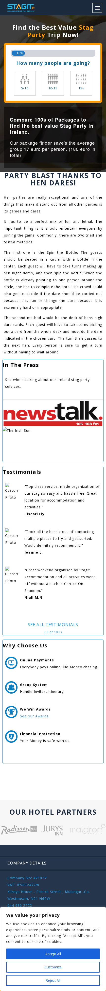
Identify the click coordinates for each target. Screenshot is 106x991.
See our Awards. (35, 716)
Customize (53, 967)
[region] (53, 949)
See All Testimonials (53, 624)
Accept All (53, 953)
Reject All (53, 980)
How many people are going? (53, 63)
